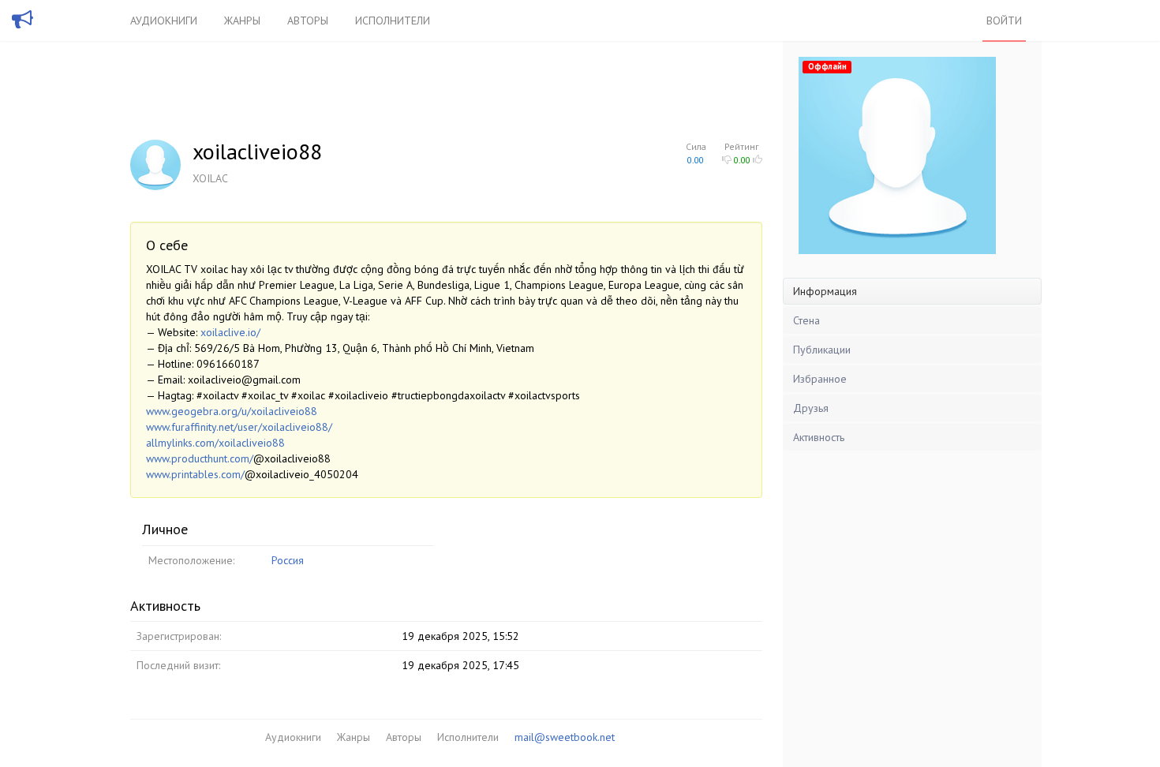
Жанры (242, 20)
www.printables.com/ (195, 474)
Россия (287, 560)
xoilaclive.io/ (230, 332)
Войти (1004, 20)
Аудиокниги (163, 20)
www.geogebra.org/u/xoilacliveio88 (231, 411)
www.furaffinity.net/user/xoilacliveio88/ (239, 427)
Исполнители (392, 20)
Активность (818, 437)
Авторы (307, 20)
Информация (825, 291)
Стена (806, 320)
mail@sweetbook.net (565, 737)
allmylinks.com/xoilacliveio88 (215, 443)
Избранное (820, 379)
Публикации (822, 349)
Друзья (811, 408)
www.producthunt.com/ (199, 458)
